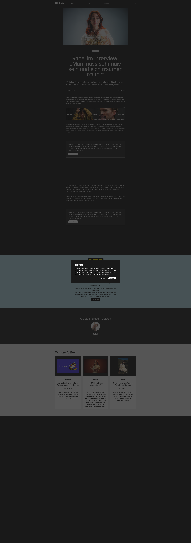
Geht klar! (112, 278)
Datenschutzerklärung (104, 274)
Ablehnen (103, 278)
